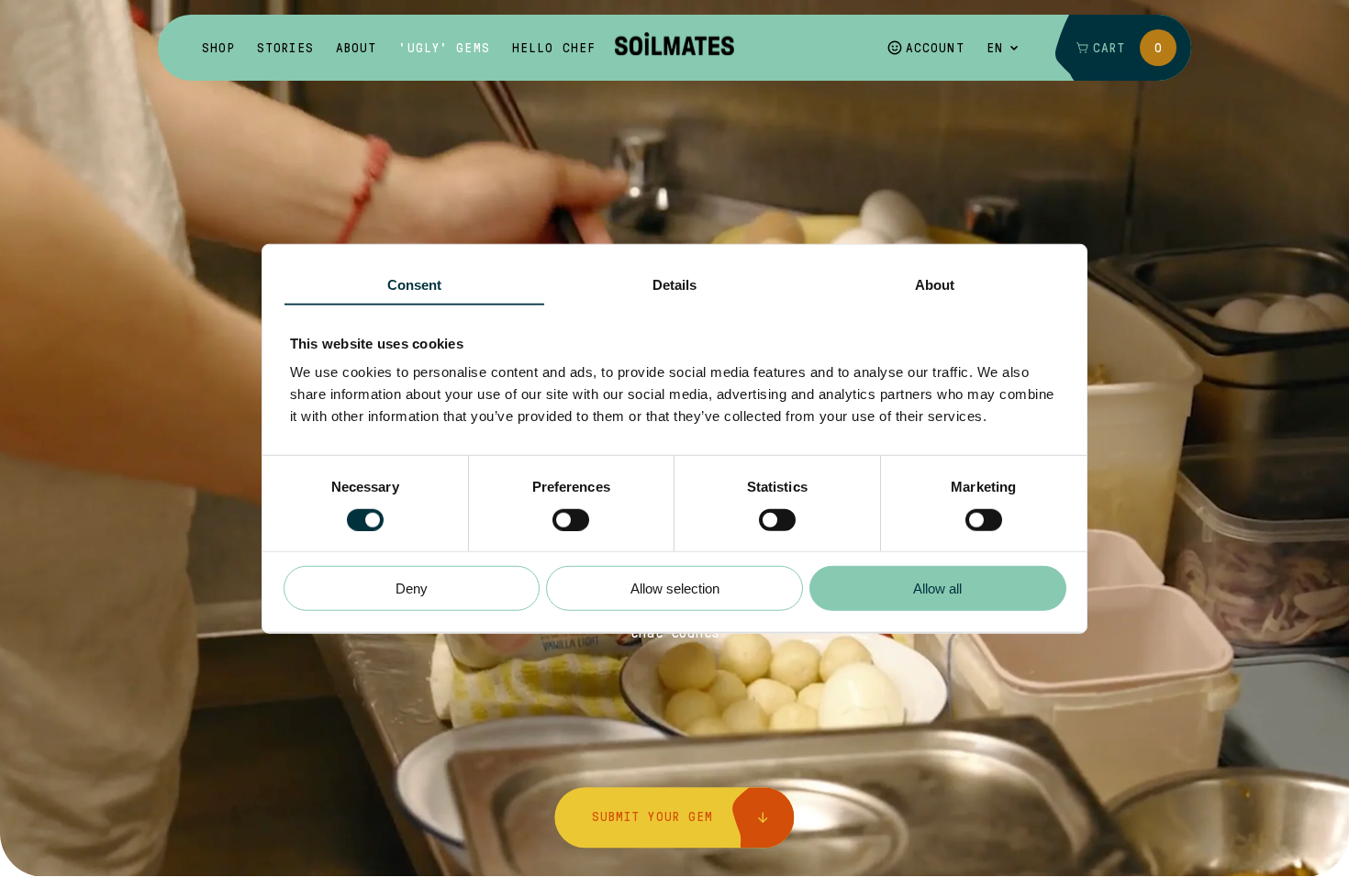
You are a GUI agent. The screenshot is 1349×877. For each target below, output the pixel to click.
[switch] (570, 519)
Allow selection (674, 588)
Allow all (937, 588)
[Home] (674, 48)
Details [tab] (674, 285)
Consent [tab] (414, 285)
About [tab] (935, 285)
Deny (412, 588)
